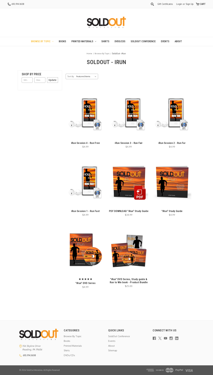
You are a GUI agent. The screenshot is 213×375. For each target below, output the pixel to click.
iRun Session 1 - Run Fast (85, 211)
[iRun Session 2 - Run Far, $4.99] (171, 113)
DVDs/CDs (120, 41)
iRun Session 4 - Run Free (85, 142)
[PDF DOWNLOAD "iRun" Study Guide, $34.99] (128, 181)
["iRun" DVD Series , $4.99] (85, 249)
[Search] (152, 4)
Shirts (105, 41)
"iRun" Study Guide (172, 211)
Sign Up (190, 4)
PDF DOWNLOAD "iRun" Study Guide (128, 211)
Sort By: (70, 76)
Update (52, 80)
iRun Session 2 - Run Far (172, 142)
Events (165, 41)
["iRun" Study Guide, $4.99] (171, 181)
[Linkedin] (176, 338)
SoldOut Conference (143, 41)
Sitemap (112, 350)
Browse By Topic (41, 41)
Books (62, 41)
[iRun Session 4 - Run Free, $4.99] (85, 113)
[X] (160, 338)
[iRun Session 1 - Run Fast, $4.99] (85, 181)
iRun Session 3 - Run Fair (129, 142)
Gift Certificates (165, 4)
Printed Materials (82, 41)
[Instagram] (171, 338)
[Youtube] (165, 338)
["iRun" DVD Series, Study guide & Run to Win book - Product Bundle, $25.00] (128, 249)
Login (179, 4)
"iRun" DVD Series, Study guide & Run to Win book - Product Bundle (129, 281)
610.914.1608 (17, 4)
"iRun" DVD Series (85, 283)
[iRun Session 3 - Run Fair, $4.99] (128, 113)
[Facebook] (154, 338)
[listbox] (87, 76)
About (178, 41)
